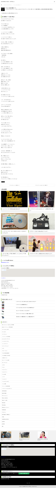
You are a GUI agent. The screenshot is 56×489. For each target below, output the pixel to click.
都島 (2, 426)
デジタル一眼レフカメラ (31, 9)
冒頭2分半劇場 (4, 393)
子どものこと (4, 412)
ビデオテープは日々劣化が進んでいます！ (39, 231)
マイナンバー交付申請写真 (6, 386)
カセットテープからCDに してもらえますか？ (23, 310)
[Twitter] (27, 483)
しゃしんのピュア (19, 9)
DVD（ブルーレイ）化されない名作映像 (8, 324)
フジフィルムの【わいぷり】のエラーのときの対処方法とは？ (25, 307)
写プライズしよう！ (5, 395)
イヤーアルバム (4, 334)
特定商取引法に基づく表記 (5, 478)
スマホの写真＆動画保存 (5, 353)
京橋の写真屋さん (38, 9)
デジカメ (7, 9)
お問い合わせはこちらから (5, 262)
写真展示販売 (4, 409)
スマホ (3, 348)
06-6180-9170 (6, 281)
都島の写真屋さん (50, 9)
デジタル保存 (4, 374)
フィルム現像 (4, 383)
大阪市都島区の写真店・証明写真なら (8, 1)
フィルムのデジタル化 (5, 381)
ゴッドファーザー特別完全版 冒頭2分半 (11, 209)
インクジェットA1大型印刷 (6, 336)
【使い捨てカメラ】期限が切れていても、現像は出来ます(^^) (25, 316)
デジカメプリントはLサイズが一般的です (41, 185)
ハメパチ (3, 376)
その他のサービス (4, 357)
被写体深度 (45, 9)
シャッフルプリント (5, 343)
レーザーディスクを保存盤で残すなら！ (22, 304)
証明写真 (3, 421)
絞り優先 (42, 9)
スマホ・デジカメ (4, 350)
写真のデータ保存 (4, 400)
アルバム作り (4, 331)
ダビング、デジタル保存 (5, 360)
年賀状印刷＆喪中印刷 (5, 419)
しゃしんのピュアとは (5, 341)
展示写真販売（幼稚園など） (6, 414)
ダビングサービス (4, 362)
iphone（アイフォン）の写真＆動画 (7, 327)
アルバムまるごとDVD (5, 329)
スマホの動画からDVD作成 (6, 355)
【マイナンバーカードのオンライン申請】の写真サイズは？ (25, 313)
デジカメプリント (12, 9)
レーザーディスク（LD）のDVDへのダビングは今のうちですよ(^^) (26, 301)
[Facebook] (29, 483)
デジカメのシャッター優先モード (14, 185)
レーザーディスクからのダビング (7, 388)
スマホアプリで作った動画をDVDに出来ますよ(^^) (41, 253)
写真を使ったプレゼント (5, 407)
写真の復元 (3, 402)
